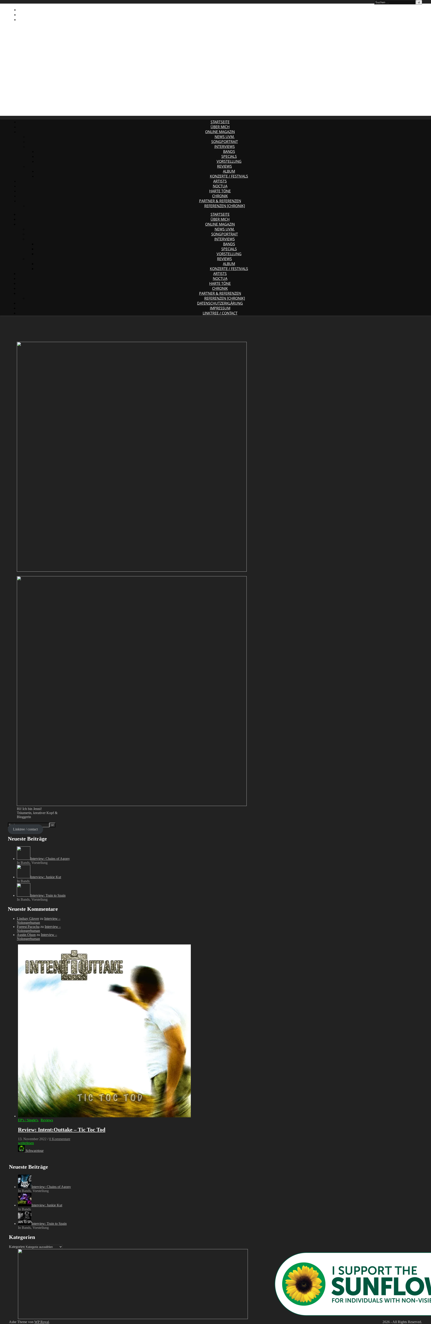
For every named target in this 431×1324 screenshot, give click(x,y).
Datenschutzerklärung (41, 9)
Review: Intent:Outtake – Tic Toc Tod (61, 1130)
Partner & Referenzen (220, 200)
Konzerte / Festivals (229, 176)
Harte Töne (220, 191)
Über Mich (220, 126)
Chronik (220, 195)
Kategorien (17, 1247)
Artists (220, 181)
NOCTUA (220, 186)
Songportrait (224, 141)
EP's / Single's (28, 1120)
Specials (229, 156)
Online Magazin (220, 131)
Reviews (224, 166)
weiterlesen (26, 1143)
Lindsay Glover (28, 918)
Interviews (224, 146)
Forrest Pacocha (28, 927)
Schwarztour (35, 1151)
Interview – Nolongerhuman (38, 920)
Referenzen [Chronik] (224, 205)
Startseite (220, 121)
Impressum (28, 14)
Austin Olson (26, 935)
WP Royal (41, 1322)
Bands (229, 151)
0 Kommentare (59, 1139)
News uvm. (225, 136)
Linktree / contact (25, 829)
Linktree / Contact (35, 19)
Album (229, 171)
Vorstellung (229, 161)
